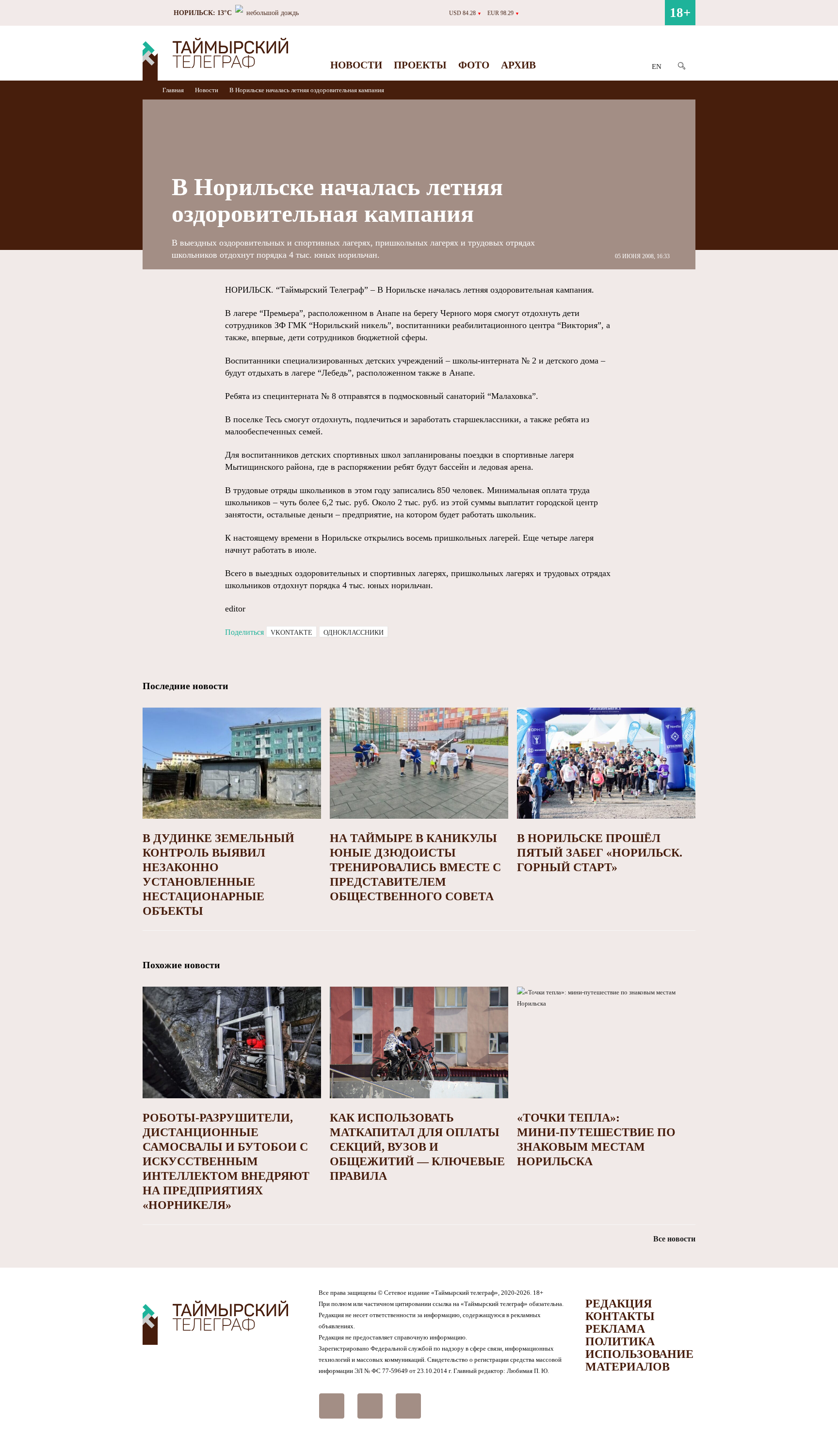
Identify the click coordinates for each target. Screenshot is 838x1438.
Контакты (620, 1316)
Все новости (674, 1239)
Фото (473, 65)
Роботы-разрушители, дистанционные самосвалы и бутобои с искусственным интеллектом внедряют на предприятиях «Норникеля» (226, 1161)
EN (656, 66)
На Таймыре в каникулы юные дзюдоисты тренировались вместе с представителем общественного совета (415, 867)
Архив (518, 65)
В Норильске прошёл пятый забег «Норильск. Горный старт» (599, 853)
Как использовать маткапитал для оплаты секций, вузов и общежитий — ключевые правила (417, 1146)
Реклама (615, 1328)
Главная (173, 90)
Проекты (420, 65)
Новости (356, 65)
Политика (620, 1341)
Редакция (618, 1303)
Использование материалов (639, 1360)
